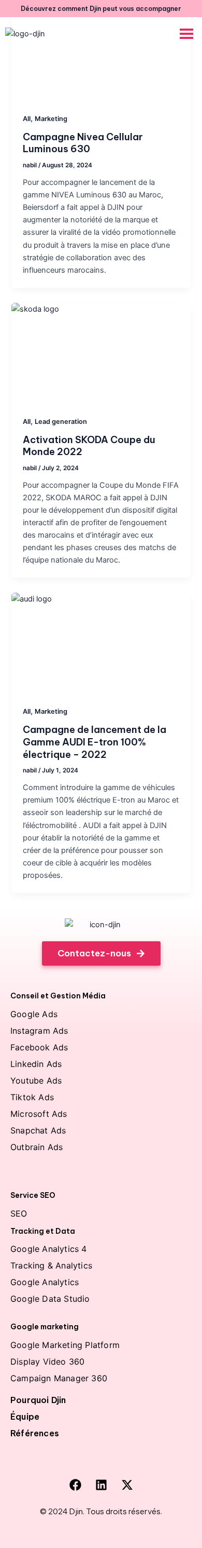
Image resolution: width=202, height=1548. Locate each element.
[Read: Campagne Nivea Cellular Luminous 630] (100, 50)
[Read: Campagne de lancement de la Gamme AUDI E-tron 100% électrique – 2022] (100, 643)
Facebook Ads (39, 1047)
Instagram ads (39, 1030)
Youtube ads (36, 1080)
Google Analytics (44, 1282)
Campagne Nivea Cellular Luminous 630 (83, 143)
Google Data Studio (50, 1298)
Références (34, 1433)
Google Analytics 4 (48, 1249)
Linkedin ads (36, 1064)
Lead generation (61, 421)
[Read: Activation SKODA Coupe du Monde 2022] (100, 353)
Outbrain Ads (36, 1147)
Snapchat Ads (38, 1130)
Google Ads (33, 1014)
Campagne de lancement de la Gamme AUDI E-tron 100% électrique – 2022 (94, 742)
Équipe (24, 1416)
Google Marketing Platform (65, 1345)
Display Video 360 (47, 1361)
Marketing (51, 119)
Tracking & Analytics (51, 1265)
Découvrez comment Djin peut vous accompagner (101, 8)
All (27, 119)
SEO (18, 1213)
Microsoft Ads (38, 1114)
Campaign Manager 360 (58, 1378)
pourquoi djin (38, 1400)
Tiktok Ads (32, 1097)
